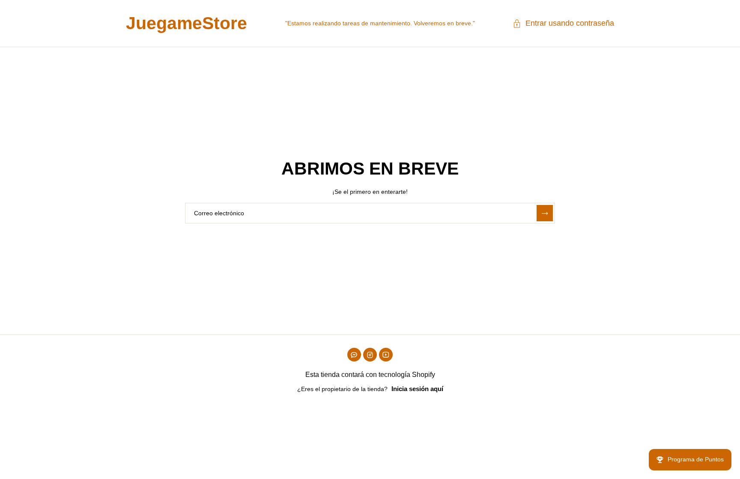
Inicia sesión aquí (417, 388)
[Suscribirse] (545, 213)
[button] (563, 23)
